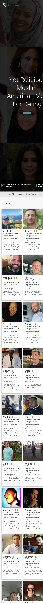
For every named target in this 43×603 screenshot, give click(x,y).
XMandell (8, 510)
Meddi (6, 417)
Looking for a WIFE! (9, 382)
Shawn (6, 370)
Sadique (29, 324)
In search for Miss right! (32, 242)
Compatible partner (9, 475)
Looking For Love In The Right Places (33, 568)
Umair (6, 463)
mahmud (7, 277)
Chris (27, 370)
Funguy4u (6, 568)
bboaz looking (29, 428)
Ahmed (28, 231)
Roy (27, 277)
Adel (5, 231)
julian (27, 417)
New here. (28, 289)
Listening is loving (8, 428)
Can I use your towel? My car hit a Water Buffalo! (12, 335)
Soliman (29, 556)
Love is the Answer (30, 382)
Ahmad (28, 463)
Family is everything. (9, 242)
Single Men (30, 194)
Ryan (5, 324)
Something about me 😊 (32, 335)
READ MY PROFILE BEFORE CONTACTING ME (33, 521)
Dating (40, 194)
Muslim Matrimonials (14, 194)
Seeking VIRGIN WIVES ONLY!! (12, 521)
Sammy (29, 510)
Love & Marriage (8, 289)
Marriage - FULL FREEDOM (33, 475)
